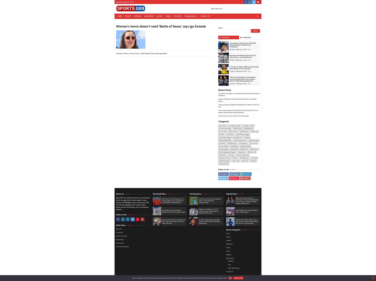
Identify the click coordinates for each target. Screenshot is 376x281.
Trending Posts (246, 37)
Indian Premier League (242, 134)
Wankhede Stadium (224, 161)
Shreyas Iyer (241, 152)
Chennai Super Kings (225, 128)
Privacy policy (238, 278)
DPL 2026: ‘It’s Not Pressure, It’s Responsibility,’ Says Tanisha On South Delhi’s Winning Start (172, 200)
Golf (229, 264)
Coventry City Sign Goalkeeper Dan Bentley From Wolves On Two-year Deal (244, 68)
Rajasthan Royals (245, 146)
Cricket (128, 16)
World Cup (245, 161)
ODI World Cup (231, 143)
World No (253, 161)
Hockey (160, 16)
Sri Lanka (231, 155)
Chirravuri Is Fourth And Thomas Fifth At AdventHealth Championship (210, 200)
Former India (222, 131)
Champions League (234, 126)
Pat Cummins (254, 143)
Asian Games (223, 126)
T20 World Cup (244, 158)
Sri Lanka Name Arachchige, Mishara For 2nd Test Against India (173, 211)
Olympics (231, 261)
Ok (230, 278)
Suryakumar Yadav (224, 158)
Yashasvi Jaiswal (223, 164)
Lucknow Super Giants (240, 140)
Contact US (205, 16)
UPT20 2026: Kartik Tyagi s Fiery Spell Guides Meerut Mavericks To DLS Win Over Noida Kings (247, 221)
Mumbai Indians (254, 140)
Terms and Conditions (122, 246)
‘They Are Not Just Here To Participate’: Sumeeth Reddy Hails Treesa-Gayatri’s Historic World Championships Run (243, 79)
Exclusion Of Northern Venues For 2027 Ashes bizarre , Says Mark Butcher (243, 56)
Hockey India (254, 131)
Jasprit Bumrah (237, 137)
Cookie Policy (120, 243)
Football (138, 16)
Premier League (223, 146)
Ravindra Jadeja (223, 149)
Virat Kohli (254, 158)
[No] (373, 278)
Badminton (149, 16)
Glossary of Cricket (121, 236)
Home (120, 16)
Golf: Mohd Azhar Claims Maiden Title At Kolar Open (233, 116)
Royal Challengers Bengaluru (227, 152)
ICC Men (221, 134)
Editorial (233, 49)
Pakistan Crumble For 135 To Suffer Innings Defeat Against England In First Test (208, 211)
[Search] (257, 16)
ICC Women (230, 134)
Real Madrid (234, 149)
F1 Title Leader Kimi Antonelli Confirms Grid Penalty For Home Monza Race (209, 221)
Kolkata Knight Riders (225, 140)
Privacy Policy (120, 239)
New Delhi (222, 143)
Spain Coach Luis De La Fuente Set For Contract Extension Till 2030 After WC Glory (173, 221)
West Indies (236, 161)
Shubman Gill (252, 152)
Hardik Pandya (244, 131)
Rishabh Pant (244, 149)
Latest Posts (225, 37)
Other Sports (190, 16)
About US (119, 229)
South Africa (222, 155)
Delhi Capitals (238, 128)
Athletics (178, 16)
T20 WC (234, 158)
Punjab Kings (234, 146)
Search (220, 28)
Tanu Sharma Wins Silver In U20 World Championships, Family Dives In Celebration (243, 45)
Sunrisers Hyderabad (242, 155)
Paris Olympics (243, 143)
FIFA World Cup (248, 128)
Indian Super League (225, 137)
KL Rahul (247, 137)
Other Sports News (233, 268)
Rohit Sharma (254, 149)
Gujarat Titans (233, 131)
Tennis (168, 16)
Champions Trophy (248, 126)
